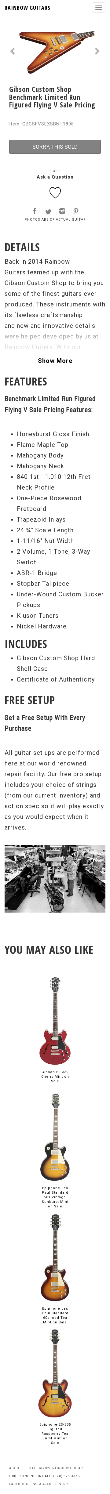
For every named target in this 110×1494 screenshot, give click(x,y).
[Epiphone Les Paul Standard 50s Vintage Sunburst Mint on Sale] (55, 1137)
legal (30, 1468)
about (15, 1468)
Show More (55, 360)
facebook (18, 1484)
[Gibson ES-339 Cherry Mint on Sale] (54, 1021)
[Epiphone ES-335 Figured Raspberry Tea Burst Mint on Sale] (55, 1373)
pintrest (63, 1484)
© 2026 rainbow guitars (62, 1468)
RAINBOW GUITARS (27, 7)
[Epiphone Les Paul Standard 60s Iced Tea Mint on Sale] (54, 1257)
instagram (41, 1484)
